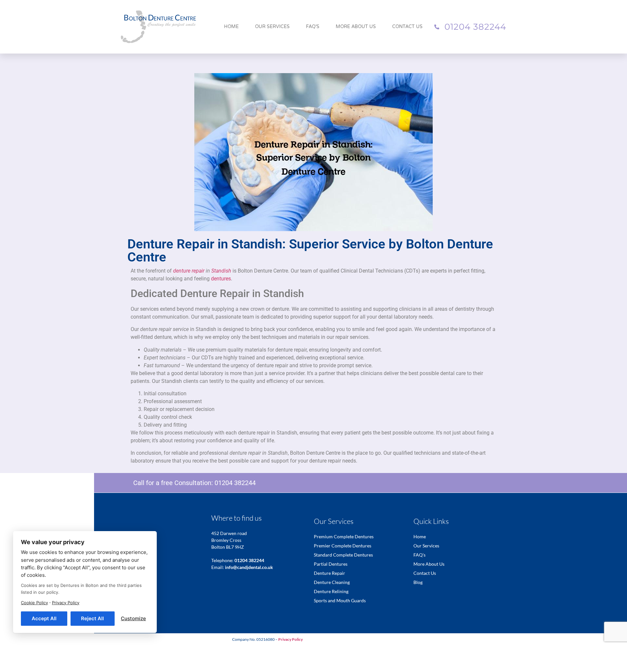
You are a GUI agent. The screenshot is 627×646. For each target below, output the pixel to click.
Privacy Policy (65, 602)
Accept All (44, 618)
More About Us (356, 26)
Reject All (92, 618)
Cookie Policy (34, 602)
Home (231, 26)
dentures (221, 279)
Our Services (272, 26)
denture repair (188, 271)
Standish (221, 271)
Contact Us (407, 26)
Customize (133, 618)
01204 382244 (235, 483)
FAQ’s (312, 26)
